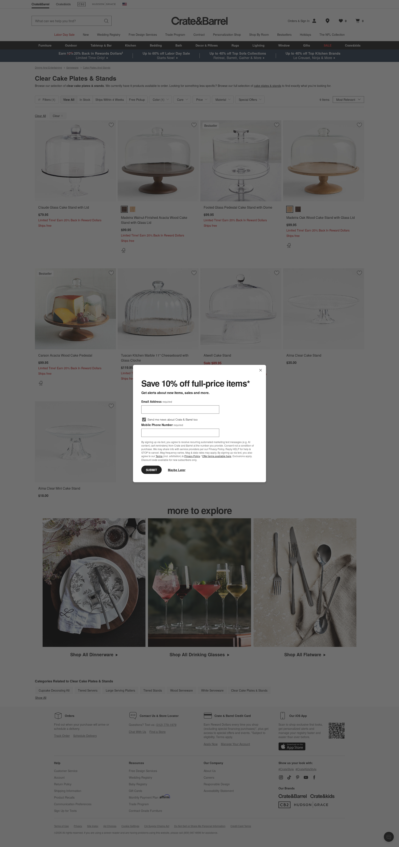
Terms (159, 456)
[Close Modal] (260, 370)
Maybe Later (176, 470)
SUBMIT (151, 470)
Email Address (156, 401)
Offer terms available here (216, 456)
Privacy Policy (192, 456)
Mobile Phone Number (162, 425)
